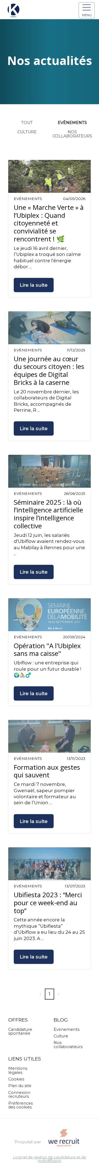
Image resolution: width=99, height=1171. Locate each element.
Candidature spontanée (20, 1031)
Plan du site (19, 1085)
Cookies (16, 1079)
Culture (27, 131)
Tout (27, 122)
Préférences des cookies (20, 1105)
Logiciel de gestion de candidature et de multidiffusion (49, 1159)
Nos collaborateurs (72, 133)
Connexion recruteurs (19, 1094)
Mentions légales (17, 1070)
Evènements (72, 122)
